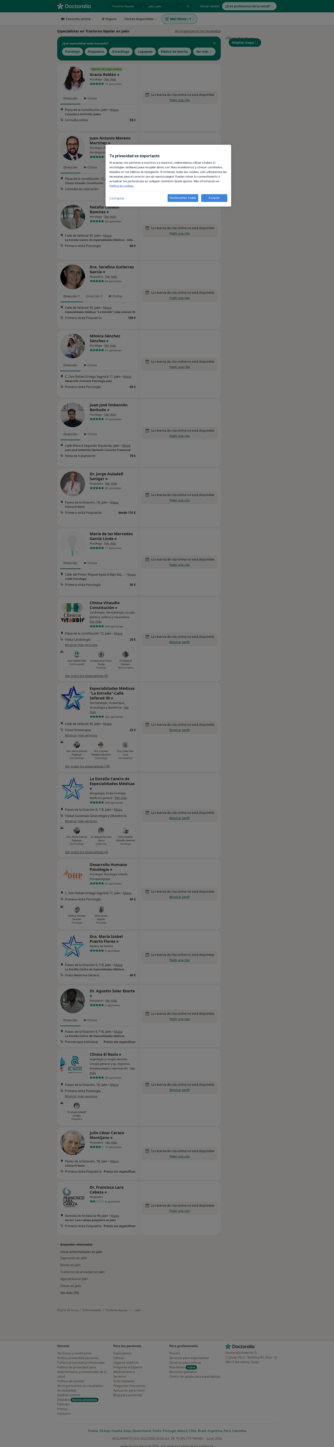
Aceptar (214, 198)
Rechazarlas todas (183, 198)
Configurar (117, 198)
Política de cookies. (121, 186)
